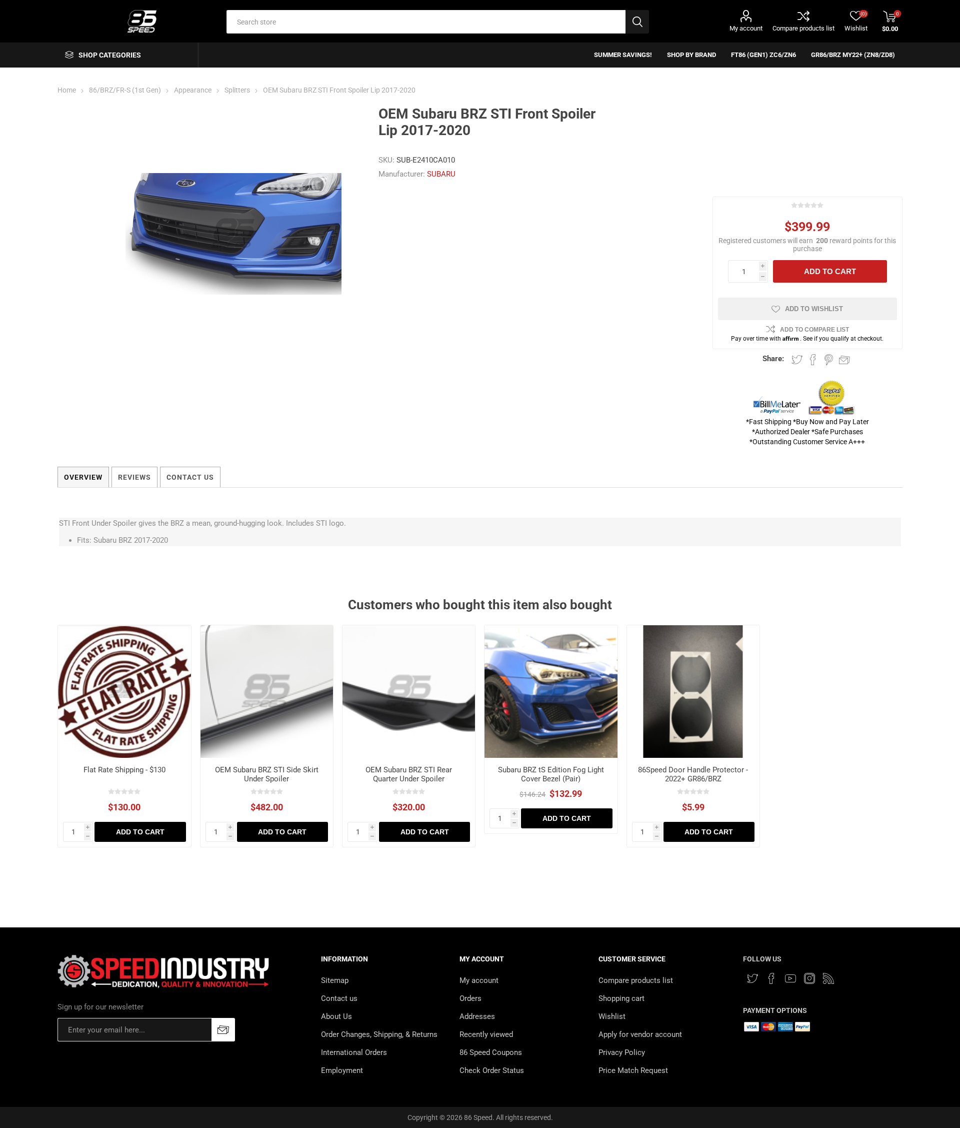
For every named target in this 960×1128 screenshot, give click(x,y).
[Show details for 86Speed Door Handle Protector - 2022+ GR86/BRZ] (693, 691)
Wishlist (612, 1016)
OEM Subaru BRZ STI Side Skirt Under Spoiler (266, 774)
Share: (773, 358)
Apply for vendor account (640, 1034)
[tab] (83, 477)
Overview (83, 477)
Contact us (339, 998)
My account (746, 28)
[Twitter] (752, 978)
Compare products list (803, 28)
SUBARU (441, 174)
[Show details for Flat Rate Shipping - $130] (124, 691)
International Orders (354, 1052)
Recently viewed (486, 1034)
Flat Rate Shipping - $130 (125, 769)
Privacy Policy (621, 1052)
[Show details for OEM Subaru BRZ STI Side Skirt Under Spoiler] (266, 691)
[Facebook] (772, 978)
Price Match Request (633, 1070)
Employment (342, 1070)
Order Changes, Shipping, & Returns (379, 1034)
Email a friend (844, 359)
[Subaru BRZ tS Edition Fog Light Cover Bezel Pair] (550, 691)
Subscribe (223, 1029)
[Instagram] (810, 978)
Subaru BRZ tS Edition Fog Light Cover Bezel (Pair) (551, 774)
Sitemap (334, 980)
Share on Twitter (797, 359)
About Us (336, 1016)
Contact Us (190, 477)
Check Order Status (492, 1070)
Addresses (477, 1016)
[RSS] (828, 978)
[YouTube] (790, 978)
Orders (471, 998)
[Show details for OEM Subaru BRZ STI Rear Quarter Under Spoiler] (408, 691)
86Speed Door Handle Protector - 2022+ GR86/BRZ (693, 774)
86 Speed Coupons (491, 1052)
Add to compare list (814, 329)
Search (637, 22)
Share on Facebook (813, 359)
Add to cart (830, 271)
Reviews (134, 477)
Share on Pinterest (829, 359)
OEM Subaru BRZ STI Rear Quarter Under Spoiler (409, 774)
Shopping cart (621, 998)
